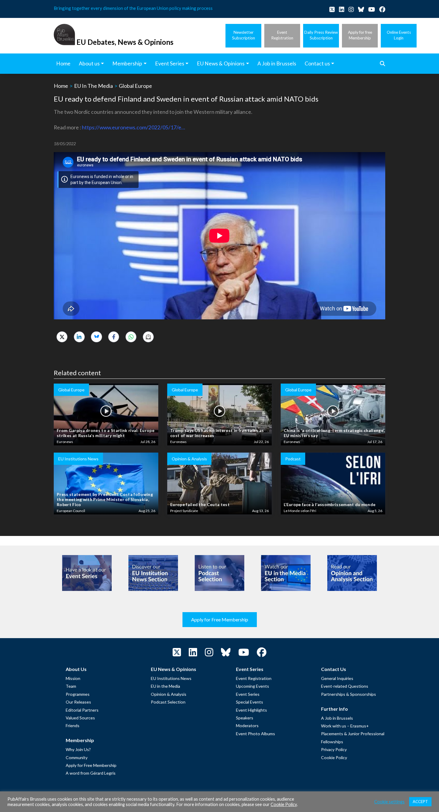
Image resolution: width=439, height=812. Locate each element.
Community (77, 757)
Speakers (244, 717)
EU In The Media (93, 85)
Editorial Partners (82, 710)
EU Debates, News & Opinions (125, 42)
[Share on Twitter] (61, 336)
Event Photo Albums (255, 733)
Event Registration (253, 678)
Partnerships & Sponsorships (348, 694)
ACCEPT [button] (420, 801)
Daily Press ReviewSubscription (321, 35)
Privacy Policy (334, 749)
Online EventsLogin (399, 35)
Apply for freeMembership (360, 35)
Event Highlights (251, 710)
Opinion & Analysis (168, 694)
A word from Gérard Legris (91, 773)
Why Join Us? (78, 749)
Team (71, 686)
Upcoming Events (252, 686)
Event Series (248, 694)
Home (61, 85)
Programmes (78, 694)
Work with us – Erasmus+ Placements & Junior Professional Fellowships (352, 733)
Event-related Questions (344, 686)
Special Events (249, 701)
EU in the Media (165, 686)
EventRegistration (282, 35)
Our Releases (78, 701)
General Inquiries (337, 678)
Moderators (247, 725)
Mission (73, 678)
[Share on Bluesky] (96, 336)
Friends (72, 725)
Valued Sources (80, 717)
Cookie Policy (334, 757)
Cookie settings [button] (389, 801)
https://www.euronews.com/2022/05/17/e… (133, 127)
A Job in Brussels (337, 718)
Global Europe (135, 85)
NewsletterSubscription (243, 35)
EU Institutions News (171, 678)
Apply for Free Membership (219, 619)
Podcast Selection (168, 701)
